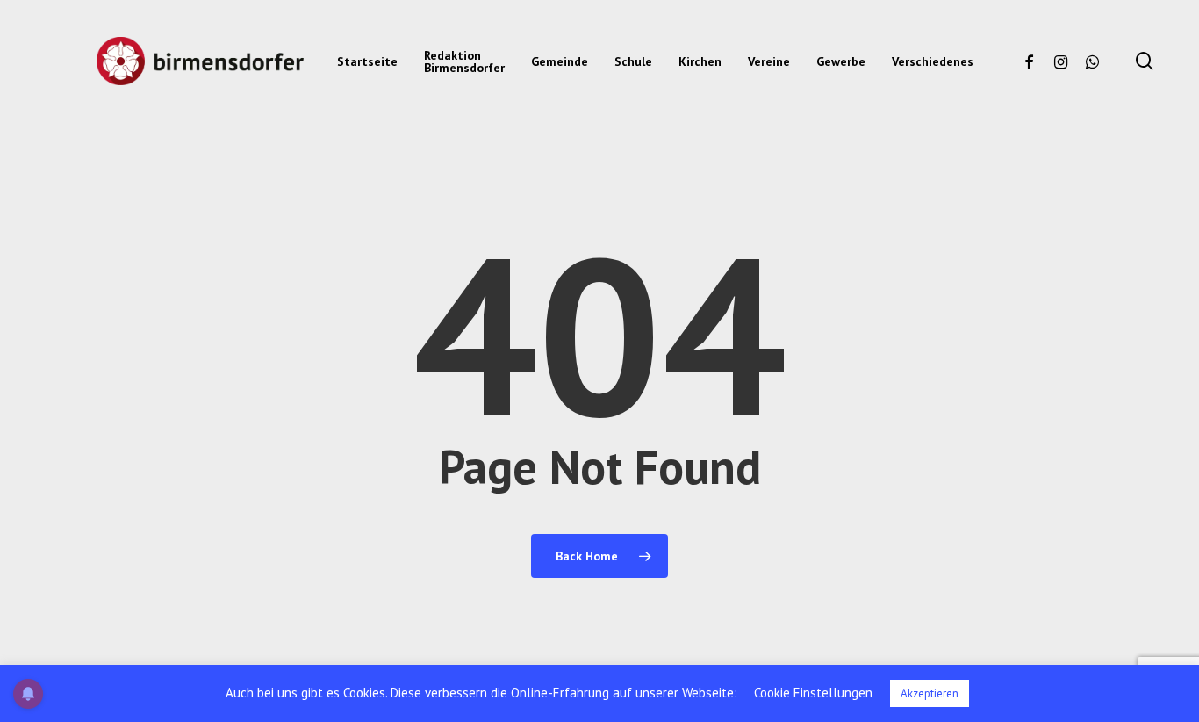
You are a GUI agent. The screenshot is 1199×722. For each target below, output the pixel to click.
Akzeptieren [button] (929, 693)
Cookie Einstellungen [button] (813, 692)
